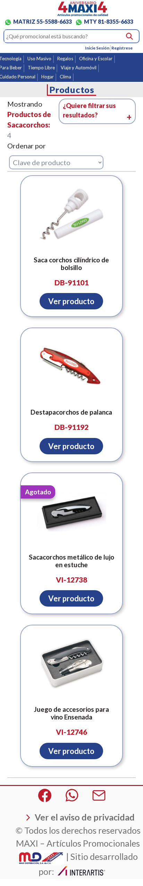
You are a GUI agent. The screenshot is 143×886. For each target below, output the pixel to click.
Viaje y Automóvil (78, 67)
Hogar (47, 76)
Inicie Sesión (97, 48)
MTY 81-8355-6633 (108, 21)
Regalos (65, 58)
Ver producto (71, 301)
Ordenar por (26, 145)
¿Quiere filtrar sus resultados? (89, 110)
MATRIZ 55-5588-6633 (42, 21)
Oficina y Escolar (95, 58)
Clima (65, 76)
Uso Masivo (39, 58)
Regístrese (122, 48)
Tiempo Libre (41, 67)
